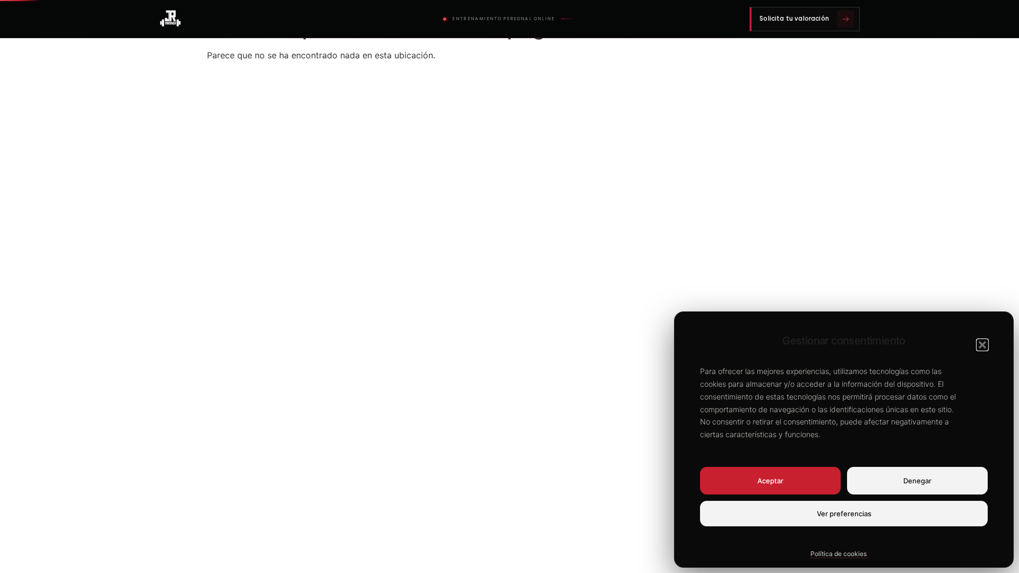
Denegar (917, 480)
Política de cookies (838, 554)
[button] (982, 345)
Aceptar (770, 480)
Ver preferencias (844, 513)
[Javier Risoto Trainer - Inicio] (170, 19)
